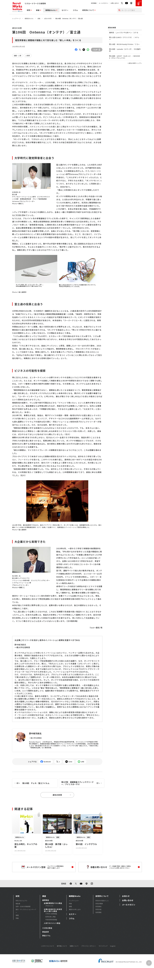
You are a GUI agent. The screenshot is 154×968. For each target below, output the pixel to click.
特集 (17, 918)
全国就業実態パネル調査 (53, 903)
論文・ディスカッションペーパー (26, 910)
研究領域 (98, 906)
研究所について (88, 10)
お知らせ (126, 896)
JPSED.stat (49, 906)
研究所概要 (99, 903)
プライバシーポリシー (88, 946)
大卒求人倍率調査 (51, 914)
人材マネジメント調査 (52, 923)
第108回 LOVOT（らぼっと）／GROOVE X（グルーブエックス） (124, 57)
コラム (75, 10)
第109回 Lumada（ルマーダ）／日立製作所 (125, 50)
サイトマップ (103, 946)
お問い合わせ (115, 3)
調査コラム (46, 936)
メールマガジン (103, 3)
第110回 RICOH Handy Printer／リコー (124, 44)
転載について (74, 946)
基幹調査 (45, 900)
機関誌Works (50, 10)
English (112, 946)
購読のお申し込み (75, 909)
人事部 (27, 55)
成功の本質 (47, 18)
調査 (37, 10)
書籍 (17, 915)
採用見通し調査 (50, 917)
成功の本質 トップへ (135, 63)
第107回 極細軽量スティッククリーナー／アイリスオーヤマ (80, 783)
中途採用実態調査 (51, 919)
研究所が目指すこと (102, 901)
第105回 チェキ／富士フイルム (33, 783)
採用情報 (93, 3)
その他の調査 (47, 928)
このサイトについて (47, 946)
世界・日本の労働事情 (23, 906)
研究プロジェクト (21, 901)
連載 (39, 18)
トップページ (16, 18)
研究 (28, 10)
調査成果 (45, 932)
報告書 (18, 903)
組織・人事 (17, 55)
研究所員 (98, 909)
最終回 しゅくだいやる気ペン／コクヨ (123, 32)
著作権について (62, 946)
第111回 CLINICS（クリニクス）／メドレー (124, 38)
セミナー (65, 10)
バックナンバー (74, 901)
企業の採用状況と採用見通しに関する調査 (53, 910)
